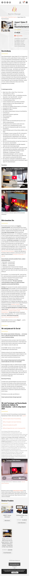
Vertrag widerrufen (14, 564)
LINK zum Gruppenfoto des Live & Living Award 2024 (14, 428)
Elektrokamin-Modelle (18, 490)
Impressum (14, 566)
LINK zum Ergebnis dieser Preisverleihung (12, 418)
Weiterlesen (7, 520)
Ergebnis (24, 415)
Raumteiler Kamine (12, 17)
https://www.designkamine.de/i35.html (10, 317)
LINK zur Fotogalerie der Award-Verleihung (12, 421)
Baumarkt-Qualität (15, 304)
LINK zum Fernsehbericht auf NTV (10, 425)
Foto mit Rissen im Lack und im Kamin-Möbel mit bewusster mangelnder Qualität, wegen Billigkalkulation (14, 310)
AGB (14, 568)
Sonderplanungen (21, 46)
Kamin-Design (4, 17)
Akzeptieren (14, 572)
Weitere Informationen (20, 571)
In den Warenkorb (22, 522)
